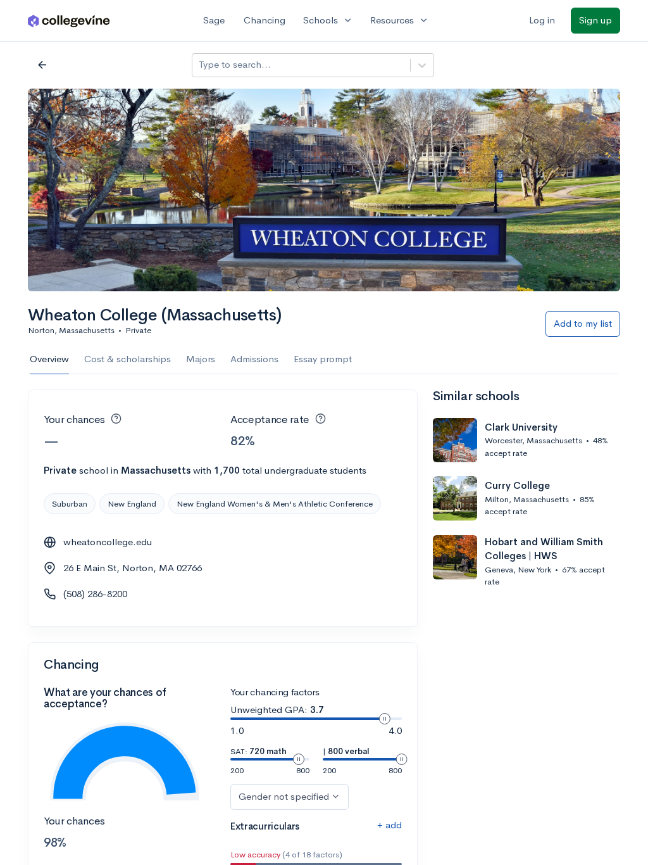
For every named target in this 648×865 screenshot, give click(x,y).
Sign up (595, 20)
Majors (200, 359)
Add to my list (583, 323)
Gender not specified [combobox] (284, 796)
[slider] (384, 718)
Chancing (264, 20)
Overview (49, 359)
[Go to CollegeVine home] (69, 20)
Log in (542, 20)
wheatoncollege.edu (107, 542)
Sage (214, 20)
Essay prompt (323, 359)
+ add (389, 825)
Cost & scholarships (127, 359)
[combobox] (200, 65)
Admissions (254, 359)
